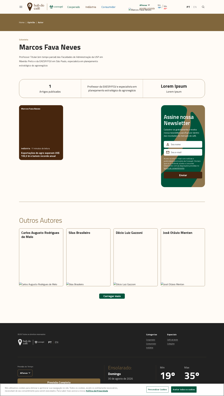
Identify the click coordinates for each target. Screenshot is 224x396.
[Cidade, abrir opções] (149, 4)
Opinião (31, 22)
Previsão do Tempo (25, 366)
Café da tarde (172, 339)
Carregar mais (112, 296)
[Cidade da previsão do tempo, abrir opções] (29, 372)
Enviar (183, 175)
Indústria (90, 7)
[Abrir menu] (21, 7)
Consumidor (108, 7)
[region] (112, 390)
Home (22, 22)
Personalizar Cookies (157, 389)
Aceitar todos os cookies (184, 389)
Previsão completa (59, 382)
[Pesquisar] (203, 7)
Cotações (170, 343)
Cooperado (73, 7)
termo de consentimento (174, 168)
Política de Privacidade (97, 390)
